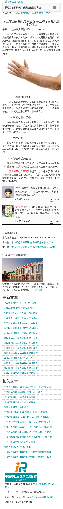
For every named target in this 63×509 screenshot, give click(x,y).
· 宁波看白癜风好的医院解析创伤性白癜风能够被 (26, 451)
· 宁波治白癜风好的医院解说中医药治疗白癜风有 (26, 387)
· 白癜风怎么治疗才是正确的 (16, 446)
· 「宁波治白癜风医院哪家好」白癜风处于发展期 (26, 431)
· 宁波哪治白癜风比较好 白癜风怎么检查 (22, 392)
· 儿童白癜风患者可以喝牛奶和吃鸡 (20, 373)
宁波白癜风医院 (22, 13)
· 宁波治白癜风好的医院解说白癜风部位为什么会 (26, 456)
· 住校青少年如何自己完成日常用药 (20, 313)
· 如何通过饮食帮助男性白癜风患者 (20, 363)
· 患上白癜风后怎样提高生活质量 (18, 397)
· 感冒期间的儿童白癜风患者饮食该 (20, 368)
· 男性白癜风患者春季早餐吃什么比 (20, 358)
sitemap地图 (40, 497)
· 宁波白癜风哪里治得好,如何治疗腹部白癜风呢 (26, 416)
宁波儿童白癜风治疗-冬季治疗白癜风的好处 (33, 247)
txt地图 (50, 497)
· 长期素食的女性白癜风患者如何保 (20, 348)
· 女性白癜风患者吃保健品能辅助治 (20, 333)
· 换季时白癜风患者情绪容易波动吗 (20, 328)
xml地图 (21, 497)
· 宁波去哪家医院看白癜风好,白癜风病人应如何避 (27, 436)
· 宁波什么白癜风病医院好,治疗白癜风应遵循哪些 (27, 426)
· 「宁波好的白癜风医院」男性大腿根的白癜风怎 (26, 421)
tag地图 (29, 497)
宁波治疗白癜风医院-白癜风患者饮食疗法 (32, 242)
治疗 (48, 13)
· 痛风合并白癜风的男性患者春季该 (20, 353)
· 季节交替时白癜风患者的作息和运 (20, 323)
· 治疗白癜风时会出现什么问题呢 (18, 402)
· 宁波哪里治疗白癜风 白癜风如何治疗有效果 (24, 412)
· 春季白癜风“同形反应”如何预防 (18, 308)
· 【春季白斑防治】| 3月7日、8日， (20, 303)
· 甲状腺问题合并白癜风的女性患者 (20, 343)
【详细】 (38, 290)
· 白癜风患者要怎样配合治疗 (16, 407)
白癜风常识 (37, 13)
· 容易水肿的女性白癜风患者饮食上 (20, 338)
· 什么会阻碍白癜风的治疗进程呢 (18, 441)
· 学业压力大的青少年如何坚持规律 (20, 318)
